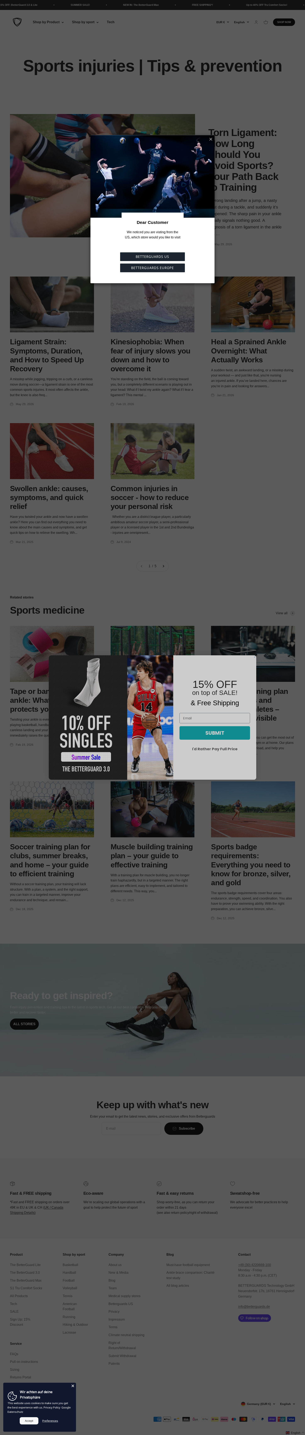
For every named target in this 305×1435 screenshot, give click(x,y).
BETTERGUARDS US (152, 256)
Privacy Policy (52, 1407)
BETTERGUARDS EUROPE (152, 268)
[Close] (73, 1386)
